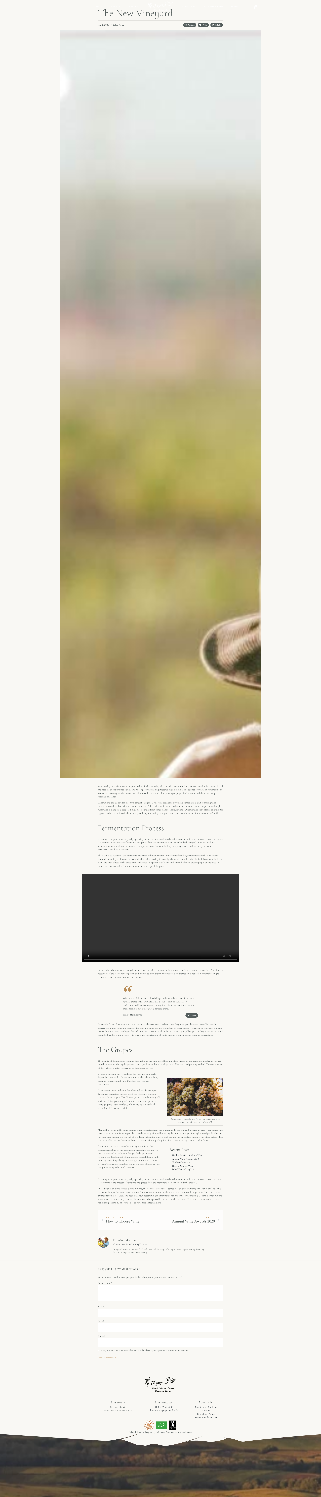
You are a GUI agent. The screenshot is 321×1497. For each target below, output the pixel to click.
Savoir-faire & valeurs (206, 1406)
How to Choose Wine (182, 1165)
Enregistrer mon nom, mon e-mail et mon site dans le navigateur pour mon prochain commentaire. (144, 1350)
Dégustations (189, 7)
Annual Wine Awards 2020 (185, 1158)
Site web (101, 1336)
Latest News (118, 24)
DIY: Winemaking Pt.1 (183, 1169)
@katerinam (118, 1244)
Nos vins (134, 7)
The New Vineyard (181, 1162)
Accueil (98, 7)
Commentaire (105, 1283)
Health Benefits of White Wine (187, 1155)
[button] (189, 25)
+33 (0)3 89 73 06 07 (164, 1406)
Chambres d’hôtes (213, 7)
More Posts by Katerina (136, 1244)
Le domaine (116, 7)
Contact (235, 7)
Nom (101, 1306)
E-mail (101, 1321)
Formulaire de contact (206, 1417)
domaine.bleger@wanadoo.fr (164, 1410)
